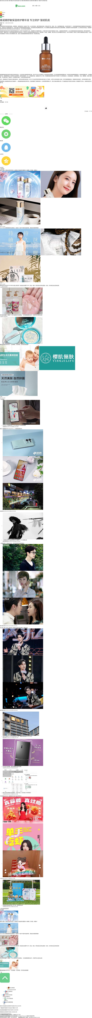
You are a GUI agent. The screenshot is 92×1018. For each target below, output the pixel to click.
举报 (1, 100)
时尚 (14, 0)
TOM (3, 22)
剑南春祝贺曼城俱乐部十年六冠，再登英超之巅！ (13, 905)
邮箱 (27, 0)
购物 (44, 0)
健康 (35, 0)
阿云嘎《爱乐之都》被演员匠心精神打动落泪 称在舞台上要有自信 (14, 627)
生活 (20, 0)
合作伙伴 (10, 1014)
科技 (46, 0)
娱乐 (7, 0)
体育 (10, 0)
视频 (31, 0)
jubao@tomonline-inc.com (34, 1017)
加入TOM (18, 1014)
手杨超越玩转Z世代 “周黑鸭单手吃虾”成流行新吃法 (10, 796)
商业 (29, 0)
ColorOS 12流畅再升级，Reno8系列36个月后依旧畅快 (14, 425)
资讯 (3, 0)
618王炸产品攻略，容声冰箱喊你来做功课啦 (12, 766)
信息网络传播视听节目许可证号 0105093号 (9, 1009)
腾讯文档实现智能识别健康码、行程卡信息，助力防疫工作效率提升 (17, 792)
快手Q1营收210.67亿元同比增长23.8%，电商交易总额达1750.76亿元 (17, 736)
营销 (25, 0)
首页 (1, 0)
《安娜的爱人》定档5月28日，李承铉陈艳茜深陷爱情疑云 (12, 543)
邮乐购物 (6, 1014)
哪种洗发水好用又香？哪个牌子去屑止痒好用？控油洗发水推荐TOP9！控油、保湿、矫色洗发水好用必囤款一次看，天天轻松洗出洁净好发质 (29, 285)
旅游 (18, 0)
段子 (38, 0)
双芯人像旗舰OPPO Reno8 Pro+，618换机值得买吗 (11, 428)
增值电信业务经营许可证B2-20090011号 (8, 1012)
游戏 (16, 0)
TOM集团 (2, 1014)
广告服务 (14, 1014)
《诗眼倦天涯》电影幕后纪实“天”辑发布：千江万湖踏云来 (15, 540)
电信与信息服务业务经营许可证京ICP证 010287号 (10, 1005)
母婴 (22, 0)
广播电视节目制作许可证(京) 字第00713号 (9, 1007)
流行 (5, 0)
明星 (12, 0)
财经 (33, 0)
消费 (40, 0)
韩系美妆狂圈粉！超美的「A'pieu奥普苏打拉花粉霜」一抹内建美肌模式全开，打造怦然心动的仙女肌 (21, 315)
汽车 (42, 0)
